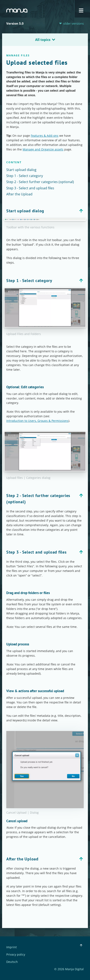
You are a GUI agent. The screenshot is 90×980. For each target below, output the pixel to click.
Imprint (11, 947)
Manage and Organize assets (43, 149)
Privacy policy (15, 954)
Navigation (81, 10)
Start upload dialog (21, 169)
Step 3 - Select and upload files (30, 188)
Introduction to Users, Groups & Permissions (37, 421)
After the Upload (19, 194)
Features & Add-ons (44, 136)
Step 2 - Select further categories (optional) (40, 182)
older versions (73, 23)
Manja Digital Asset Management (16, 11)
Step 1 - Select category (24, 175)
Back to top (81, 210)
